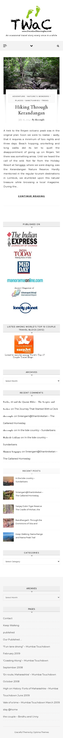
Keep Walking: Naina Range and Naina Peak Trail (29, 536)
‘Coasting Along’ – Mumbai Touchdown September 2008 (25, 664)
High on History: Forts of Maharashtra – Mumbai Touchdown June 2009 (30, 692)
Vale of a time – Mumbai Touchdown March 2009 (31, 702)
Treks (45, 101)
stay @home (10, 709)
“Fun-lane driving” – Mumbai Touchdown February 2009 (26, 650)
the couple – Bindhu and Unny (20, 716)
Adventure (19, 96)
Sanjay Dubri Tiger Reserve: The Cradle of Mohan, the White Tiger (29, 508)
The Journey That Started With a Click (36, 408)
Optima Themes (41, 732)
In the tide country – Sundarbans (36, 430)
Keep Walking (11, 625)
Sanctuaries (32, 101)
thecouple (39, 119)
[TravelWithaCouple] (31, 19)
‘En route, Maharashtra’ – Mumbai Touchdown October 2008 (29, 678)
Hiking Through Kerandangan (31, 110)
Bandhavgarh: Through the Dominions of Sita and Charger (29, 522)
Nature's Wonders (38, 96)
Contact (7, 618)
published (9, 632)
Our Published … (12, 639)
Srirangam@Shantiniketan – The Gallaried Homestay (29, 494)
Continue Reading (31, 196)
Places (19, 101)
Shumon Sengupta (12, 451)
